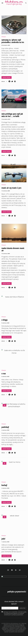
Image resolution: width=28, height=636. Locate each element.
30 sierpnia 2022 (5, 45)
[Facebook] (12, 570)
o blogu (4, 319)
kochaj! (4, 485)
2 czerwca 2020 (5, 488)
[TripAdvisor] (20, 570)
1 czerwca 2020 (5, 541)
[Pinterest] (15, 570)
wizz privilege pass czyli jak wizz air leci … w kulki (12, 115)
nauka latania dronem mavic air (12, 249)
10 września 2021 (5, 119)
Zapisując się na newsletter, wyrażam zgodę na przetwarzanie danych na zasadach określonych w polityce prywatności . (14, 613)
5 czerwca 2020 (5, 323)
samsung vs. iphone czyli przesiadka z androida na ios (12, 41)
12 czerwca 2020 (5, 190)
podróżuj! (5, 427)
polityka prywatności (16, 591)
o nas (3, 373)
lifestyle (3, 36)
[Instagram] (8, 570)
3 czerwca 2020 (5, 430)
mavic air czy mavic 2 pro (11, 187)
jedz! (3, 538)
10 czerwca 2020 (5, 253)
